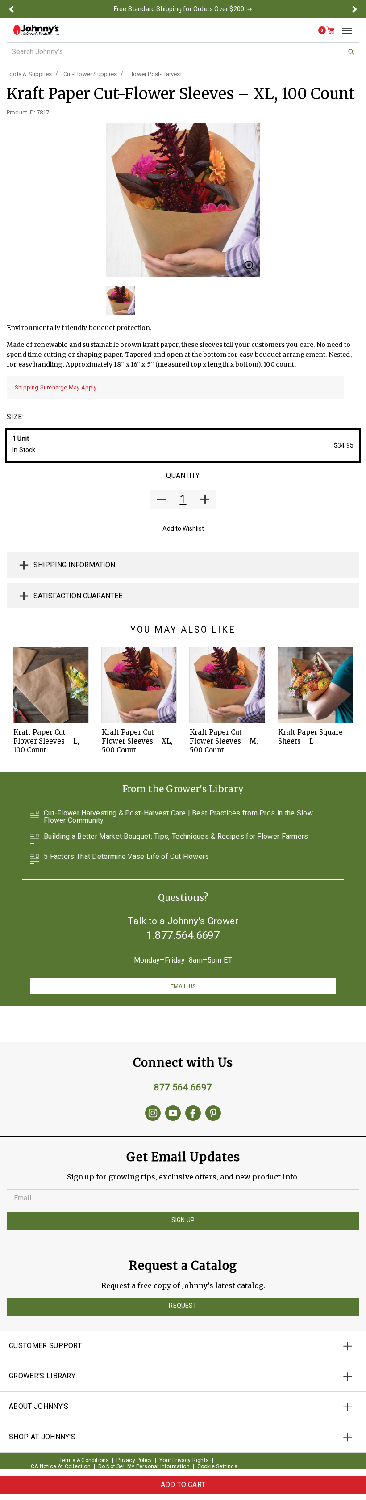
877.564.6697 (183, 1087)
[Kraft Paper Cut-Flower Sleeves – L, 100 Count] (50, 685)
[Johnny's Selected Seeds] (36, 30)
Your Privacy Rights (184, 1460)
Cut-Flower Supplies (90, 74)
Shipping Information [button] (74, 565)
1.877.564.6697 (183, 935)
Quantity (183, 475)
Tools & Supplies (29, 74)
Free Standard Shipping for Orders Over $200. (180, 9)
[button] (11, 9)
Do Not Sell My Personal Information (144, 1466)
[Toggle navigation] (344, 30)
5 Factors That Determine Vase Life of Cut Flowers (126, 857)
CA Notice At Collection (61, 1466)
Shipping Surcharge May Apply (56, 387)
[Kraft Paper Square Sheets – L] (315, 685)
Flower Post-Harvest (155, 74)
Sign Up (183, 1220)
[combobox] (183, 51)
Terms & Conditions (84, 1460)
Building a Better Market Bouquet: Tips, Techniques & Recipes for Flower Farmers (176, 837)
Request (183, 1305)
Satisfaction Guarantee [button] (77, 596)
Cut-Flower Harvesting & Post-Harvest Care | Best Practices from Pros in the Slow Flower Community (178, 817)
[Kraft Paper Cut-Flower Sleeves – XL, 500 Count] (139, 685)
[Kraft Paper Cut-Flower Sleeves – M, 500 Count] (227, 685)
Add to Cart (183, 1484)
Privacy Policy (134, 1460)
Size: (15, 417)
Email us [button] (183, 986)
